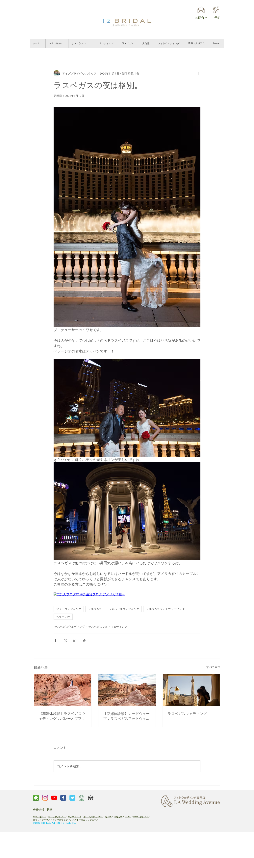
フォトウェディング (68, 609)
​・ (104, 816)
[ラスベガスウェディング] (191, 690)
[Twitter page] (72, 798)
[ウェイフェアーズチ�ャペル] (82, 798)
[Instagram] (45, 798)
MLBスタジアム (141, 816)
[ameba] (36, 798)
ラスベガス (95, 609)
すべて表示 (213, 667)
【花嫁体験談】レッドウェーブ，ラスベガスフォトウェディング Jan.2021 (126, 716)
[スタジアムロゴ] (91, 798)
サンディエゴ (74, 816)
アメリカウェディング (63, 819)
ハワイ (128, 816)
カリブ (36, 819)
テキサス (46, 819)
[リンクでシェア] (85, 640)
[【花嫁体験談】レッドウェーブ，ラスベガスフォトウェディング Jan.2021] (127, 690)
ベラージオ (63, 617)
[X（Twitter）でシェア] (65, 640)
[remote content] (127, 594)
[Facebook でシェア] (55, 640)
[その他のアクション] (198, 73)
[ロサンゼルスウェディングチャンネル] (54, 798)
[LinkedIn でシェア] (75, 640)
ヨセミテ (118, 816)
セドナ (108, 816)
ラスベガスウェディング (124, 609)
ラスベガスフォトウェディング (165, 609)
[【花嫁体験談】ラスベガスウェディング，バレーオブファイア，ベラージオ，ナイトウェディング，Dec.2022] (62, 690)
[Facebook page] (63, 798)
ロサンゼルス (39, 816)
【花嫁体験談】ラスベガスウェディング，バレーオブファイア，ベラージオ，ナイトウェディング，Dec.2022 (62, 716)
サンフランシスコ (57, 816)
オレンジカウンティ (93, 816)
